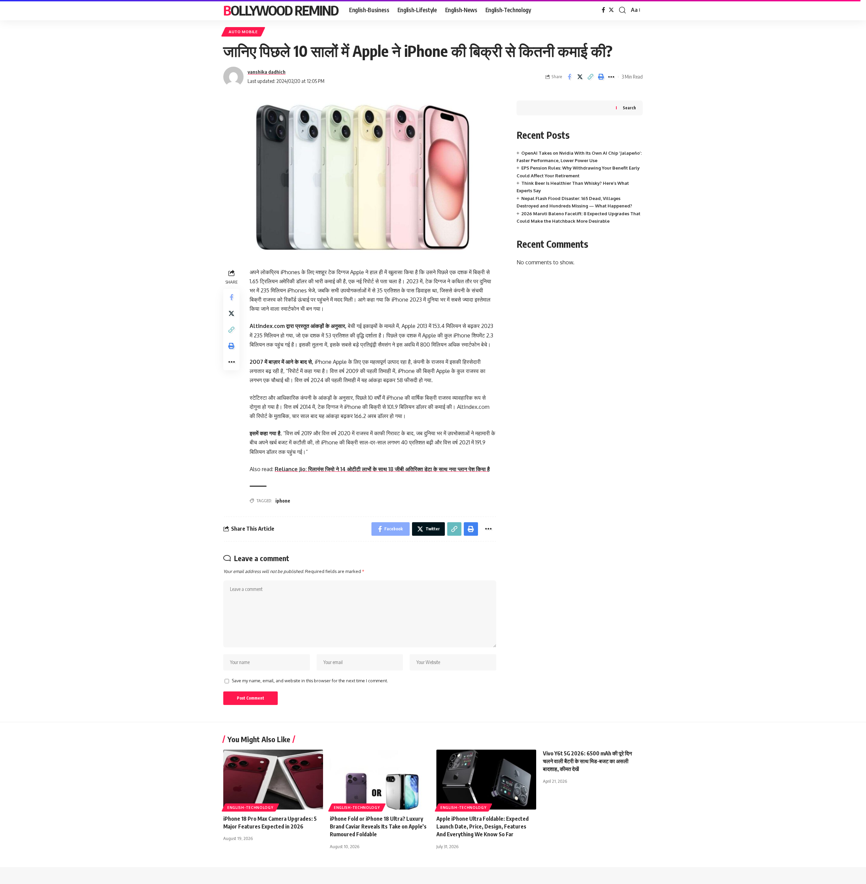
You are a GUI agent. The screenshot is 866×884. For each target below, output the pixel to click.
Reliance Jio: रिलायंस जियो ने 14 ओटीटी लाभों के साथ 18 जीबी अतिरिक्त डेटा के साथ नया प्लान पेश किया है (382, 469)
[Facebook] (603, 10)
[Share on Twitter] (580, 76)
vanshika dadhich (267, 72)
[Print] (601, 76)
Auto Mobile (243, 31)
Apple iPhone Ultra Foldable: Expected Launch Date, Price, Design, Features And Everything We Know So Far (482, 826)
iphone (282, 501)
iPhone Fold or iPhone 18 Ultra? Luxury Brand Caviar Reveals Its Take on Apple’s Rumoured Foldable (378, 826)
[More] (611, 76)
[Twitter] (611, 10)
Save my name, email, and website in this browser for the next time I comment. (310, 680)
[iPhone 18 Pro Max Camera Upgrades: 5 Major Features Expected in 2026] (273, 780)
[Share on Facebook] (569, 76)
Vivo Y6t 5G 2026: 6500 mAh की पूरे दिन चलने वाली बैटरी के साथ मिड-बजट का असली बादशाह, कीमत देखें (587, 761)
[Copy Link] (590, 76)
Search (629, 107)
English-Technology (250, 807)
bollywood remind (280, 10)
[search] (622, 10)
